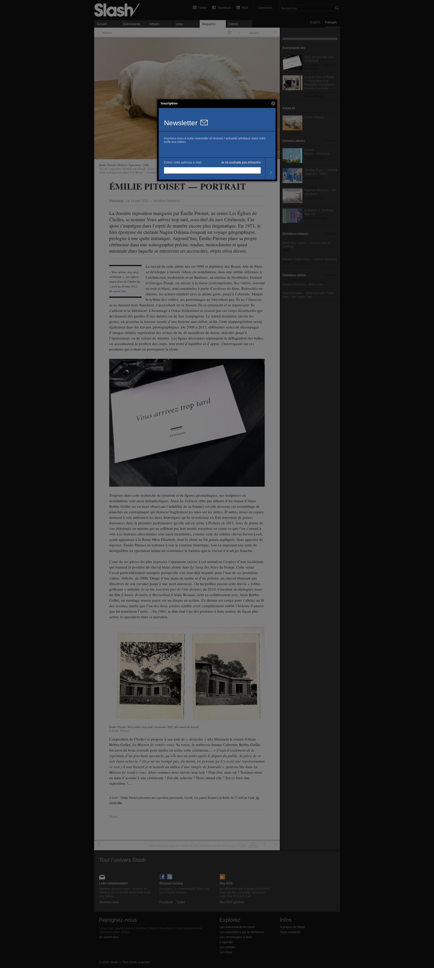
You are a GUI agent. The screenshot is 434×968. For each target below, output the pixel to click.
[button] (273, 103)
